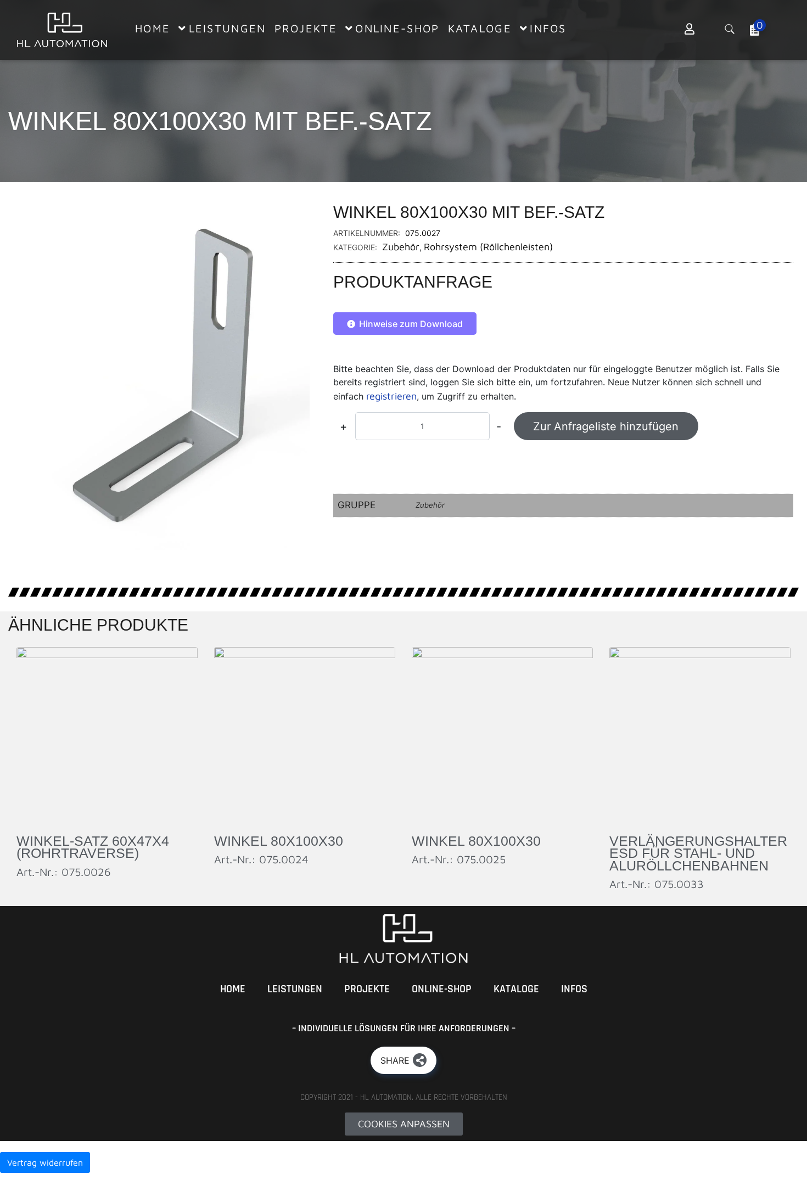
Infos (574, 989)
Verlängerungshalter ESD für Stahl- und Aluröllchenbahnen (698, 853)
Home (232, 989)
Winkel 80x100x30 (278, 841)
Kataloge (516, 989)
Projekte (367, 989)
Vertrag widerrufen (45, 1162)
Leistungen (294, 989)
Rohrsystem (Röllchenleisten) (488, 246)
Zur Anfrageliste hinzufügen (606, 426)
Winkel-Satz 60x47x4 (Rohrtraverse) (92, 847)
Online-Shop (442, 989)
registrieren (391, 396)
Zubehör (400, 246)
